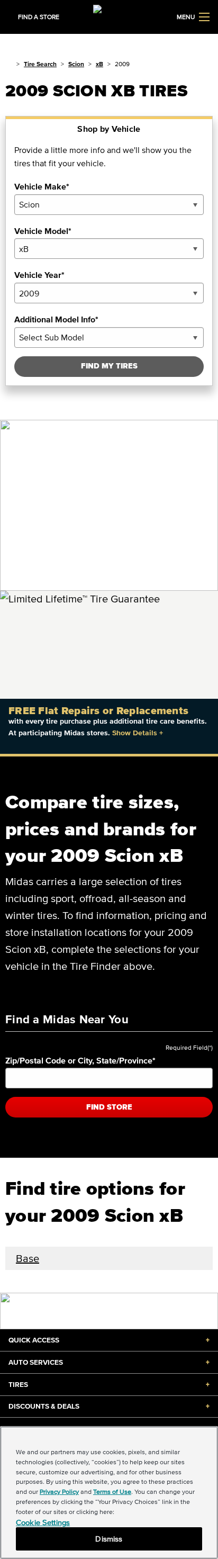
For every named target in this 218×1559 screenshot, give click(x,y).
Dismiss (108, 1538)
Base (27, 1258)
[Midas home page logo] (109, 16)
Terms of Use (112, 1491)
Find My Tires (109, 366)
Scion (76, 63)
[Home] (8, 63)
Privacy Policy (59, 1491)
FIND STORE (109, 1107)
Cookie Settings (43, 1522)
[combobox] (109, 204)
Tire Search (40, 63)
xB (99, 63)
